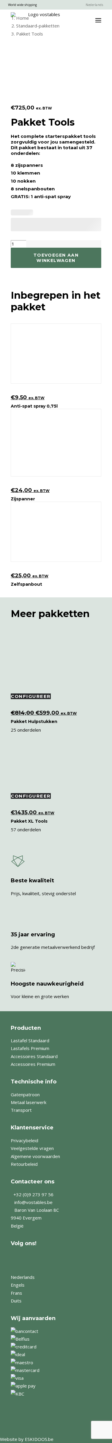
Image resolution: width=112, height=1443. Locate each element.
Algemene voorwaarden (35, 1156)
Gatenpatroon (25, 1094)
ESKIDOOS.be (39, 1439)
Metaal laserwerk (28, 1102)
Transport (21, 1110)
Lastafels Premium (30, 1048)
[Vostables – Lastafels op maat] (41, 20)
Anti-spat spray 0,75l (34, 406)
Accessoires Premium (33, 1064)
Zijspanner (23, 499)
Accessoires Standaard (34, 1056)
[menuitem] (94, 5)
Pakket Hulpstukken (34, 721)
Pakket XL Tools (29, 821)
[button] (98, 20)
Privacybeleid (24, 1140)
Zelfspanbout (26, 584)
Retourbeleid (24, 1164)
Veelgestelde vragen (32, 1148)
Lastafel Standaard (30, 1040)
